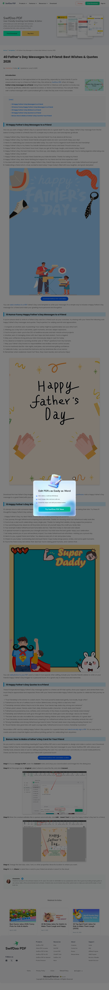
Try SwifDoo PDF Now (54, 509)
